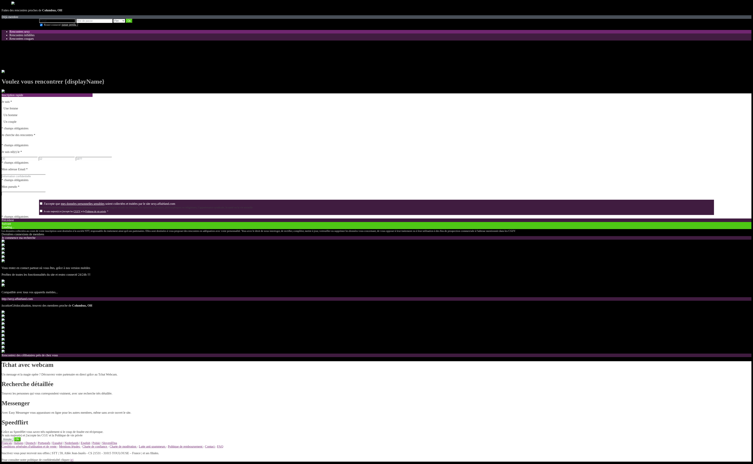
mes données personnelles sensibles (83, 203)
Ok (17, 439)
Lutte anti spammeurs (152, 446)
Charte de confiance (95, 446)
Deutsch (30, 443)
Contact (210, 446)
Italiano (18, 443)
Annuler (7, 439)
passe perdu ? (70, 24)
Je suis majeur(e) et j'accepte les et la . (76, 211)
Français (7, 443)
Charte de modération (123, 446)
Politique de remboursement (185, 446)
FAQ (220, 446)
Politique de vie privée (95, 211)
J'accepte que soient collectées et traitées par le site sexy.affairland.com (109, 203)
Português (44, 443)
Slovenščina (109, 443)
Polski (96, 443)
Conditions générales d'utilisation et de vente (29, 446)
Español (57, 443)
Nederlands (72, 443)
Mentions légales (70, 446)
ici (71, 459)
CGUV (77, 211)
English (85, 443)
